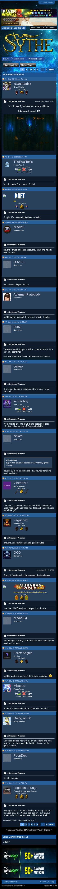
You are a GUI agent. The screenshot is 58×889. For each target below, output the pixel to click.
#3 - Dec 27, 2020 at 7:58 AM (16, 189)
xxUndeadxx (22, 83)
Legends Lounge (25, 788)
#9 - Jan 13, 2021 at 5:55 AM (16, 396)
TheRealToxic (23, 161)
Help (52, 882)
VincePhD (21, 483)
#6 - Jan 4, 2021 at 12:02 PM (16, 290)
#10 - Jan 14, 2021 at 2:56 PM (16, 431)
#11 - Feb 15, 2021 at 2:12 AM (16, 478)
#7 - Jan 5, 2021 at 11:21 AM (16, 322)
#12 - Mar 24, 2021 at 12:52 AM (17, 515)
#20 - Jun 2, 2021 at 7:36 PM (16, 783)
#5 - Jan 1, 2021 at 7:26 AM (15, 257)
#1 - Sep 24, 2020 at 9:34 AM (16, 79)
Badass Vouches (16, 830)
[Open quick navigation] (54, 59)
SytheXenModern (10, 882)
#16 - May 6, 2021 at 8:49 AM (16, 648)
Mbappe (19, 685)
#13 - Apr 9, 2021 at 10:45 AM (16, 548)
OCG (17, 552)
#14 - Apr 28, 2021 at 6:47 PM (16, 580)
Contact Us (44, 882)
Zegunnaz (21, 520)
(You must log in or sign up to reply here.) (19, 820)
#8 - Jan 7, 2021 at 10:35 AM (16, 362)
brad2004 (20, 618)
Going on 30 (22, 718)
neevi (17, 326)
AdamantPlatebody (27, 294)
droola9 (19, 227)
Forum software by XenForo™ (13, 886)
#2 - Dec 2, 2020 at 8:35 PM (16, 157)
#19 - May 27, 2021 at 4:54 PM (17, 751)
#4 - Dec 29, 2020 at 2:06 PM (16, 222)
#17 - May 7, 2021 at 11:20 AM (16, 681)
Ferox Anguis (23, 653)
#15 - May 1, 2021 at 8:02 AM (16, 613)
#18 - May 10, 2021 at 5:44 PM (17, 713)
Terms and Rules (50, 886)
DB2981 (19, 262)
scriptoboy (21, 401)
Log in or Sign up (46, 2)
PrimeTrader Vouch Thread (37, 830)
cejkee (18, 366)
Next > (51, 70)
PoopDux (20, 755)
